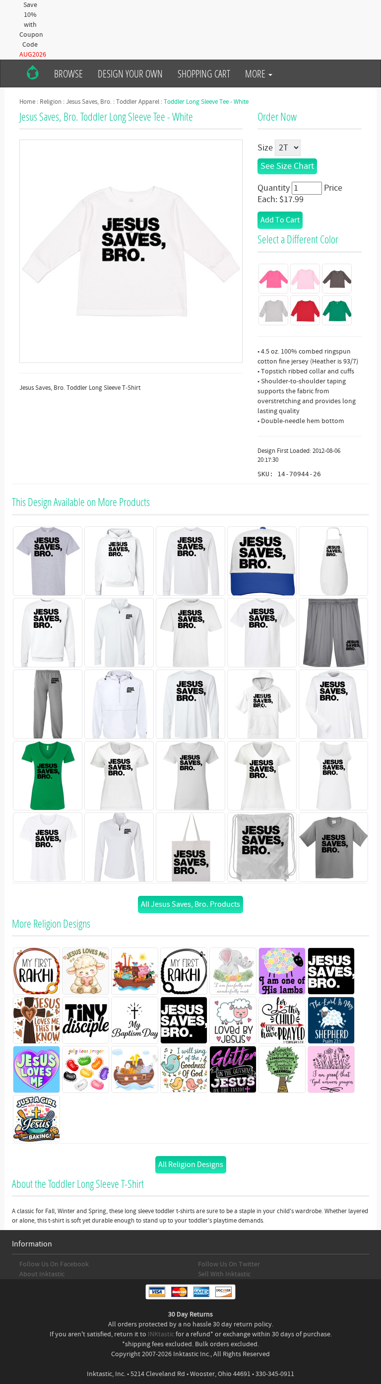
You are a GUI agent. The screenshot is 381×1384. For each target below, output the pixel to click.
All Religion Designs (190, 1164)
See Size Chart (287, 166)
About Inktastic (41, 1274)
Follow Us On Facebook (54, 1264)
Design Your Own (130, 73)
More (256, 73)
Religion (51, 102)
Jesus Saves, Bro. (89, 102)
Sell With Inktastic (224, 1274)
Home (27, 102)
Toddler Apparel (137, 102)
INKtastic (161, 1334)
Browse (68, 73)
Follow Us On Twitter (229, 1264)
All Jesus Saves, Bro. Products (190, 904)
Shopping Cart (204, 73)
